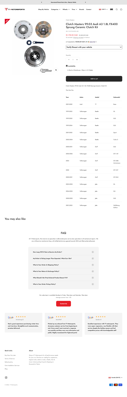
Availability (71, 66)
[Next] (85, 2)
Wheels (65, 9)
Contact (88, 9)
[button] (111, 9)
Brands (81, 9)
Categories (54, 9)
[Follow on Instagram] (6, 377)
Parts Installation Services (12, 365)
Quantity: (68, 55)
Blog (6, 369)
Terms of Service (10, 359)
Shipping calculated (78, 37)
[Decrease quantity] (69, 59)
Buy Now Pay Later (10, 355)
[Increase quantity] (77, 59)
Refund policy (9, 362)
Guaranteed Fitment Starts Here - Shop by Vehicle (63, 2)
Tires (73, 9)
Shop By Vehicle (43, 9)
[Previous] (41, 2)
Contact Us (63, 304)
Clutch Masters (70, 20)
